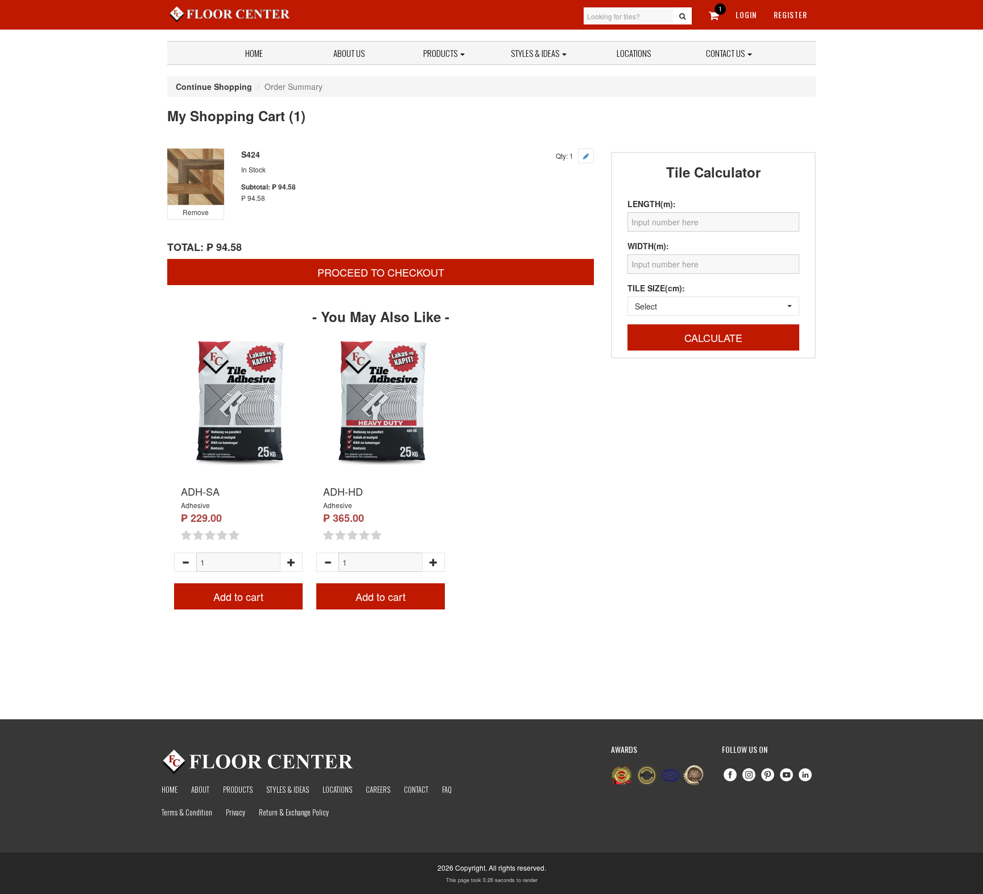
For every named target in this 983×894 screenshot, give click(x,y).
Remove (196, 212)
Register (790, 14)
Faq (447, 789)
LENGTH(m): (651, 203)
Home (254, 53)
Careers (378, 789)
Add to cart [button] (238, 596)
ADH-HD (343, 491)
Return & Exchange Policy (294, 812)
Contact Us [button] (726, 53)
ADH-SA (200, 491)
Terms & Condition (187, 812)
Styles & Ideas (287, 789)
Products (441, 53)
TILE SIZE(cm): (656, 288)
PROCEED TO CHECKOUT (380, 272)
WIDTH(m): (648, 246)
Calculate (713, 337)
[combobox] (713, 306)
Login (746, 14)
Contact (416, 789)
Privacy (235, 812)
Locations (634, 53)
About (200, 789)
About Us (349, 53)
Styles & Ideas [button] (536, 53)
